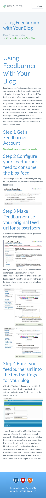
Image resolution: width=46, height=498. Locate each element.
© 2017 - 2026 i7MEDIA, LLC (23, 491)
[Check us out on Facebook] (16, 480)
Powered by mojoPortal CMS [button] (23, 488)
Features (14, 35)
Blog (23, 35)
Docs (5, 35)
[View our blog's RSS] (30, 480)
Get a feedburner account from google (20, 149)
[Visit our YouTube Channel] (23, 480)
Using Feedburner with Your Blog (20, 38)
